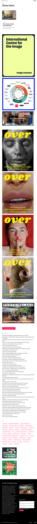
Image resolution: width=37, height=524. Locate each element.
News (4, 20)
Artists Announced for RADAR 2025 (9, 395)
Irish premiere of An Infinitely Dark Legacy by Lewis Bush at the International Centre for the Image (18, 338)
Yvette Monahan (16, 443)
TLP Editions (5, 443)
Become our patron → (14, 522)
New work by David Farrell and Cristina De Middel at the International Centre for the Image (18, 398)
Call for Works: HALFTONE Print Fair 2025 (10, 404)
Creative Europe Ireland (13, 425)
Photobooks (29, 437)
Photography (5, 439)
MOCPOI (29, 433)
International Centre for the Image (26, 429)
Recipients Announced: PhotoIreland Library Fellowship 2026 (14, 384)
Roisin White (14, 441)
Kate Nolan (4, 433)
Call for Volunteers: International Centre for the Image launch (14, 410)
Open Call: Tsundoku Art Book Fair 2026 (10, 377)
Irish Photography (30, 431)
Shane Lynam (20, 441)
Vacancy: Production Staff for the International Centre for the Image (15, 387)
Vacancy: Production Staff (7, 415)
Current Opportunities (28, 425)
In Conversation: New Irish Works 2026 (9, 350)
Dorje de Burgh (5, 427)
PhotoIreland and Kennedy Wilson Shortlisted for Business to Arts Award (16, 348)
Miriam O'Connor (23, 433)
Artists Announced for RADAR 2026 (9, 351)
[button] (35, 0)
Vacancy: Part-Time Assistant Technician (10, 416)
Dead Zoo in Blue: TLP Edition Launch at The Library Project (13, 368)
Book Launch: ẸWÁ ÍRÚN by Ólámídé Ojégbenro (11, 357)
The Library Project (26, 441)
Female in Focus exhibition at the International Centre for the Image (15, 335)
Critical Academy (20, 425)
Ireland (13, 431)
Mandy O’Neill (10, 433)
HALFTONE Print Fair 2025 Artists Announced (11, 389)
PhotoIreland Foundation (6, 441)
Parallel (10, 437)
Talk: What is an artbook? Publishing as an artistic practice (13, 359)
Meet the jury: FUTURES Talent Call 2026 (10, 386)
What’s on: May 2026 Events (7, 362)
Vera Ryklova (10, 443)
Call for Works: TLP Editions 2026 (8, 373)
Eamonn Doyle (11, 427)
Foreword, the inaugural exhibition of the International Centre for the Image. (16, 407)
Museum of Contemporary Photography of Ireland (10, 435)
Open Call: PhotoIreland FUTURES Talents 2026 (11, 390)
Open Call (31, 435)
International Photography (7, 431)
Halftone (8, 492)
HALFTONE (11, 429)
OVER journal (5, 437)
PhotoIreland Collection (7, 495)
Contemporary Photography (24, 423)
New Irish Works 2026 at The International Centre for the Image (14, 360)
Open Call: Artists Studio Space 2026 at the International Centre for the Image (17, 392)
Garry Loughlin (5, 429)
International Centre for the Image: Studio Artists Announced (13, 405)
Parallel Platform (15, 437)
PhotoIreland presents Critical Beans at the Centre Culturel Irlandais (15, 399)
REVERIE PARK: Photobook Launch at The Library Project (13, 367)
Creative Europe (5, 425)
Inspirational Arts (16, 429)
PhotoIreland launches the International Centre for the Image (13, 412)
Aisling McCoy (5, 423)
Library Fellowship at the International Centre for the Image (13, 402)
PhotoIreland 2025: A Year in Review (9, 381)
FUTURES (17, 427)
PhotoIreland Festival (17, 439)
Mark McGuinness (16, 433)
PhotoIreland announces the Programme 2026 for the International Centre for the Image (17, 380)
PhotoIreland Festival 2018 (26, 439)
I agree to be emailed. (24, 508)
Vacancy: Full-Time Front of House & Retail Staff (11, 347)
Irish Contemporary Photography (21, 431)
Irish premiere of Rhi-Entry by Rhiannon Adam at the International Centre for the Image (17, 340)
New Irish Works (22, 435)
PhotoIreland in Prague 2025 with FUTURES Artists (12, 401)
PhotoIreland (10, 439)
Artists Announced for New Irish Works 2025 (10, 413)
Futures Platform (31, 427)
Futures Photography (23, 427)
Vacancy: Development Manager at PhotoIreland (11, 354)
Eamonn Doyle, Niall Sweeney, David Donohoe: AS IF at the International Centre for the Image (18, 375)
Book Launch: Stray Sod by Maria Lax (9, 356)
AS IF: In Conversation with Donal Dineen (10, 370)
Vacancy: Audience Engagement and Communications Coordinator (15, 353)
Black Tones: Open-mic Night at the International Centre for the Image (15, 342)
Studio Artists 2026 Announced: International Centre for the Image (14, 383)
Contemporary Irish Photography (14, 423)
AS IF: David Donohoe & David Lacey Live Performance (13, 371)
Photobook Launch (22, 437)
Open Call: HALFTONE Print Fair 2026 (9, 345)
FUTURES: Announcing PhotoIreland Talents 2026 (12, 365)
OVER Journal (5, 499)
